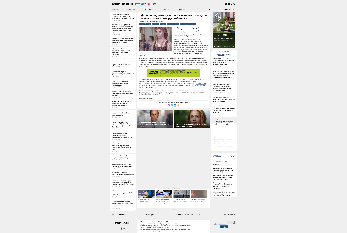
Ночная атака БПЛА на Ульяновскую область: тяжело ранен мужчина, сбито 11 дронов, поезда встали (223, 61)
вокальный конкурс (145, 24)
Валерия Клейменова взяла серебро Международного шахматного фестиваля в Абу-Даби (122, 146)
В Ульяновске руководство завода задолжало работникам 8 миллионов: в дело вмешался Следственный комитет (122, 204)
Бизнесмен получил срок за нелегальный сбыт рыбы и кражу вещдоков (121, 113)
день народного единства (188, 24)
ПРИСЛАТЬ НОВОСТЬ (119, 215)
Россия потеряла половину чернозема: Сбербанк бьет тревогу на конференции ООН (122, 124)
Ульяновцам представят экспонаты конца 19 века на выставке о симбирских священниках (223, 185)
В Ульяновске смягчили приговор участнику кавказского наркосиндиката (122, 135)
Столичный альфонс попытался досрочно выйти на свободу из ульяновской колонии (122, 40)
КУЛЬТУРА (182, 10)
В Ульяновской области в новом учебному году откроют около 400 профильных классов (224, 193)
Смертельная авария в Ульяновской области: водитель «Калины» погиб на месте (123, 73)
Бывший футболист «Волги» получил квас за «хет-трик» (121, 157)
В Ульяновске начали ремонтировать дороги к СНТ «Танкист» (122, 193)
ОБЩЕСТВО (166, 10)
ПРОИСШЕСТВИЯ (229, 10)
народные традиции (173, 24)
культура (162, 24)
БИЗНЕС (212, 10)
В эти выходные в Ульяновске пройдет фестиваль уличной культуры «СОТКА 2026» (223, 177)
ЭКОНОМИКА (148, 10)
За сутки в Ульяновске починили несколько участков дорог (223, 162)
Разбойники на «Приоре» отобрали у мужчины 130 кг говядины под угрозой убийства (123, 16)
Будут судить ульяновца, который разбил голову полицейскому (120, 83)
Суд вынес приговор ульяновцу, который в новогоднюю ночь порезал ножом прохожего (123, 63)
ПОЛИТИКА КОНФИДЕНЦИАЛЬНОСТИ (187, 215)
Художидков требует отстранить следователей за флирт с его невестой (224, 110)
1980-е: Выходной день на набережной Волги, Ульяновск (223, 138)
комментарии (201, 83)
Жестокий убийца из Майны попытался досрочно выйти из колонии (122, 93)
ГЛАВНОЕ (115, 10)
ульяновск (155, 24)
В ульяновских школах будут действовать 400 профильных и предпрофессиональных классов (123, 182)
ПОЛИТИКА (131, 10)
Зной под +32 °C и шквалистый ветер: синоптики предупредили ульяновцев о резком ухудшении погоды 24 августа (224, 74)
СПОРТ (198, 10)
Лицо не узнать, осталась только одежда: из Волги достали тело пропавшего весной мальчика (222, 87)
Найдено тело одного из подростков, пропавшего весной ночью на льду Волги (224, 99)
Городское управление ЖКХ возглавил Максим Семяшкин (122, 165)
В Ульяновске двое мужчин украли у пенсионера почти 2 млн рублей (223, 170)
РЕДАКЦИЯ (150, 215)
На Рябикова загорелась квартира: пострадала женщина (123, 173)
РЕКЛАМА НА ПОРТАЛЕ (227, 215)
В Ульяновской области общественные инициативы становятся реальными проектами (121, 51)
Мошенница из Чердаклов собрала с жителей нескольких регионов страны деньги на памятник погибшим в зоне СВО (122, 28)
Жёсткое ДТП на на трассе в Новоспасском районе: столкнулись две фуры (121, 103)
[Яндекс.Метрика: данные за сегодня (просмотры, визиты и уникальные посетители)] (220, 224)
